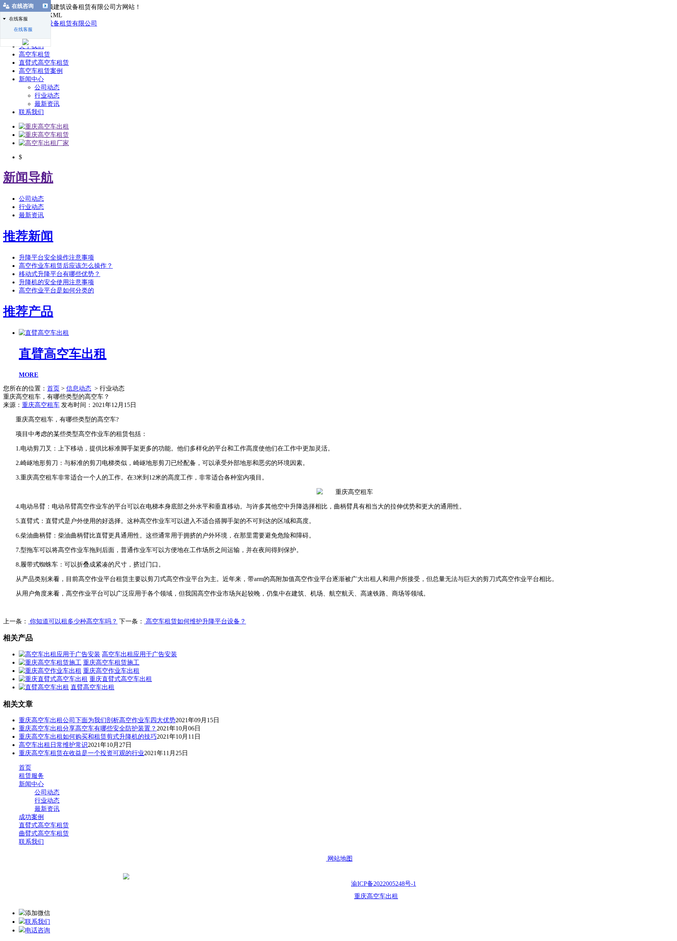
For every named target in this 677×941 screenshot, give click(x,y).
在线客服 (23, 29)
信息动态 (78, 388)
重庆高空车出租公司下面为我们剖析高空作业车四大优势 (97, 720)
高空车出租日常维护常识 (53, 744)
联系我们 (31, 112)
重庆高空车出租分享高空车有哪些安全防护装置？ (88, 728)
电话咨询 (37, 930)
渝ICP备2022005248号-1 (383, 883)
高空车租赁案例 (41, 70)
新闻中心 (31, 79)
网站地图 (339, 858)
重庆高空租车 (41, 404)
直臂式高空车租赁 (44, 62)
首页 (53, 388)
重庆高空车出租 (376, 896)
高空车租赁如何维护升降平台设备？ (195, 621)
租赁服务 (31, 775)
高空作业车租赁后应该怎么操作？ (66, 265)
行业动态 (47, 95)
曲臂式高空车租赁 (44, 833)
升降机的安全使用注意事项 (56, 282)
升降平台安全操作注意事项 (56, 257)
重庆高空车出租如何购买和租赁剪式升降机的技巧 (88, 736)
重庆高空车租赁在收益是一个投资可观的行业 (81, 753)
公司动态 (47, 87)
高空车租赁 (34, 54)
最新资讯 (47, 103)
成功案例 (31, 817)
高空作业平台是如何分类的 (56, 290)
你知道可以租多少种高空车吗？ (73, 621)
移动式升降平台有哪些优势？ (59, 274)
